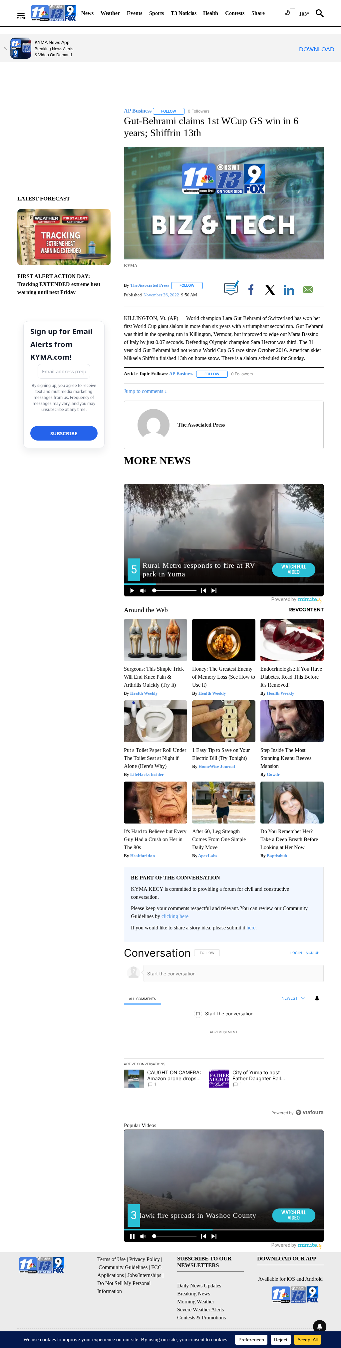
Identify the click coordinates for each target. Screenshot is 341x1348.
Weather (110, 13)
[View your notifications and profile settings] (317, 998)
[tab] (142, 998)
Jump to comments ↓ (145, 391)
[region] (224, 1032)
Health (210, 13)
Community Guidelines (123, 1267)
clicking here (175, 916)
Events (134, 13)
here (250, 927)
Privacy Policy (144, 1259)
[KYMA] (53, 13)
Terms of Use (111, 1259)
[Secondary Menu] (26, 13)
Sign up (312, 953)
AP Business (181, 373)
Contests (234, 13)
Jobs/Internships (144, 1275)
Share (258, 13)
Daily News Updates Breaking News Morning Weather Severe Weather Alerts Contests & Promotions (201, 1301)
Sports (156, 13)
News (87, 13)
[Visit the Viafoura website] (309, 1112)
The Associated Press (149, 285)
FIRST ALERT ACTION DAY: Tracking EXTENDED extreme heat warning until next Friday (58, 284)
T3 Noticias (183, 13)
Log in (296, 953)
